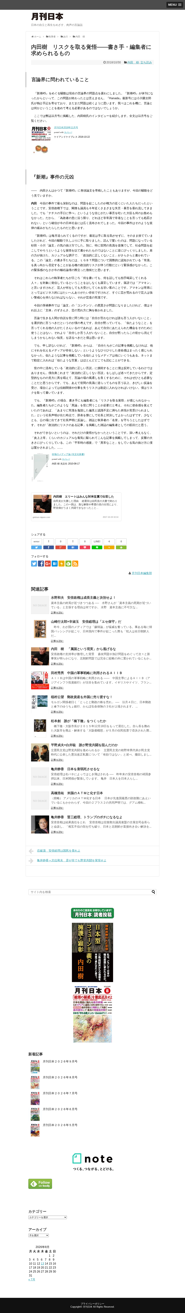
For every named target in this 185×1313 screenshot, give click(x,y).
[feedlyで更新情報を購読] (68, 564)
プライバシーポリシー (92, 1303)
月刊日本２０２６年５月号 (60, 1125)
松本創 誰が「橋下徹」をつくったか (78, 721)
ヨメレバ (68, 132)
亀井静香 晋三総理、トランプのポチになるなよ (86, 817)
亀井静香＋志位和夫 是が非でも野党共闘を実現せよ (71, 860)
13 (42, 1263)
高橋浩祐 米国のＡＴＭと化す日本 (77, 793)
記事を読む (57, 612)
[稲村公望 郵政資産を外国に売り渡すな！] (40, 704)
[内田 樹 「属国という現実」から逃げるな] (40, 656)
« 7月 (31, 1279)
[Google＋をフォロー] (48, 564)
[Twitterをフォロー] (34, 564)
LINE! (97, 541)
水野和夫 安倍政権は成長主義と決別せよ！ (83, 597)
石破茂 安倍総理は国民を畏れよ (58, 850)
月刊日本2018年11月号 (66, 127)
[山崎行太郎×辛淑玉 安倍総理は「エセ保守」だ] (40, 629)
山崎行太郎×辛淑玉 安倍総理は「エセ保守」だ (87, 621)
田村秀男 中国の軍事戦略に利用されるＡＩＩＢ (86, 673)
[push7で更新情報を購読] (61, 564)
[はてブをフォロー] (55, 564)
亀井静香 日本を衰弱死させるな (75, 769)
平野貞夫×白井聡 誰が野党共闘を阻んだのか (84, 745)
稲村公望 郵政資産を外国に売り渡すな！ (82, 697)
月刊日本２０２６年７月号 (60, 1093)
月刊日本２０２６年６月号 (60, 1109)
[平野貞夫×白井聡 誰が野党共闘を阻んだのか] (40, 752)
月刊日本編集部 (142, 573)
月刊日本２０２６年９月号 (60, 1061)
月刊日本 (87, 1306)
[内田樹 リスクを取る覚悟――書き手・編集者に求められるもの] (72, 547)
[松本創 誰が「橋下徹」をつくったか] (40, 728)
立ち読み (146, 62)
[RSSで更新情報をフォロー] (75, 564)
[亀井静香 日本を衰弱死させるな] (40, 776)
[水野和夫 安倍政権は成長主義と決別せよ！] (40, 605)
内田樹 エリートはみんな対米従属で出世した (83, 496)
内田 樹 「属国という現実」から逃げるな (83, 649)
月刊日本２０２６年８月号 (60, 1077)
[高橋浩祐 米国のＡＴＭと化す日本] (40, 800)
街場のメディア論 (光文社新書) (68, 454)
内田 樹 (133, 62)
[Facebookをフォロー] (41, 564)
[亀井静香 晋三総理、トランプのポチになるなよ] (40, 824)
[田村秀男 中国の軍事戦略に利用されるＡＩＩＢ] (40, 680)
